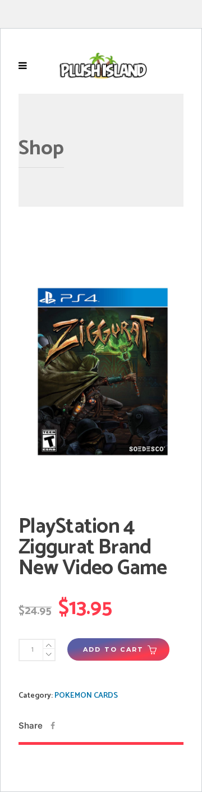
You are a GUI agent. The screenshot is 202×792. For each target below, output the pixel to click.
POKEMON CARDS (86, 695)
